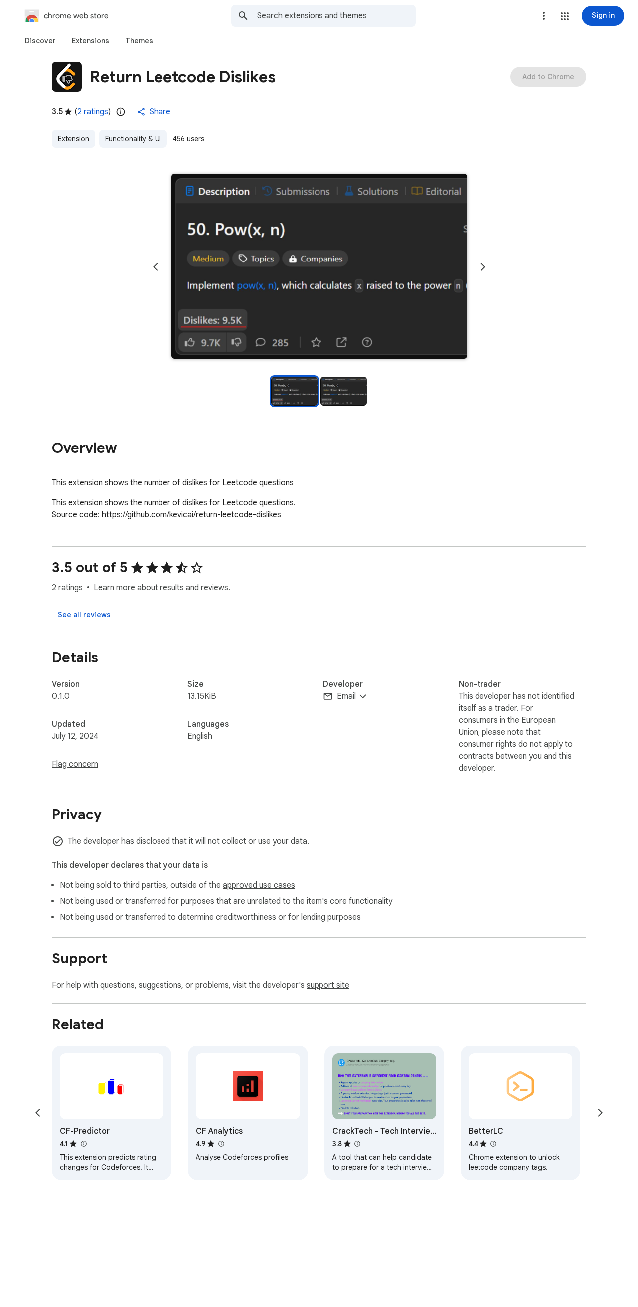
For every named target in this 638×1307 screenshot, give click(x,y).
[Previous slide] (155, 267)
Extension (73, 138)
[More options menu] (544, 16)
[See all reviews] (84, 615)
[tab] (40, 41)
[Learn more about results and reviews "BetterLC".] (493, 1144)
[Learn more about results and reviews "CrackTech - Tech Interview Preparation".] (357, 1144)
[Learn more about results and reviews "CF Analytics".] (221, 1144)
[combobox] (336, 16)
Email (346, 696)
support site (328, 985)
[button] (565, 16)
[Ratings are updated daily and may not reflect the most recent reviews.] (121, 112)
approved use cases (259, 885)
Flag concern (75, 764)
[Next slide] (483, 267)
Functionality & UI (133, 138)
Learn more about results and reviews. (162, 588)
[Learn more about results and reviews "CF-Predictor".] (83, 1144)
